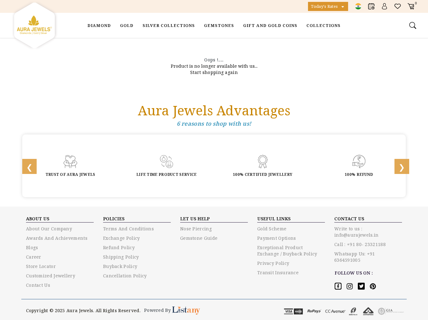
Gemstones (219, 25)
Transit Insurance (278, 272)
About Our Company (49, 229)
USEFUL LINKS (273, 219)
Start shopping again (214, 72)
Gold (126, 25)
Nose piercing (196, 229)
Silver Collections (169, 25)
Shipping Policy (121, 257)
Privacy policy (273, 263)
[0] (411, 6)
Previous (25, 166)
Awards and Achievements (56, 238)
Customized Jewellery (50, 276)
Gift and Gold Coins (270, 25)
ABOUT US (37, 219)
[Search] (414, 25)
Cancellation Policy (125, 276)
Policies (113, 219)
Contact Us (38, 285)
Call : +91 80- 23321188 (360, 244)
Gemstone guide (198, 238)
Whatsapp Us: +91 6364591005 (354, 257)
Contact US (349, 219)
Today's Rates (325, 6)
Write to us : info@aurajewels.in (356, 232)
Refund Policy (119, 247)
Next (397, 166)
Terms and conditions (128, 229)
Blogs (32, 247)
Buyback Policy (120, 266)
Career (33, 257)
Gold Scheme (271, 229)
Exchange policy (121, 238)
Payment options (276, 238)
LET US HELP (195, 219)
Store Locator (41, 266)
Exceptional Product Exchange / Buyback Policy (287, 250)
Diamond (99, 25)
